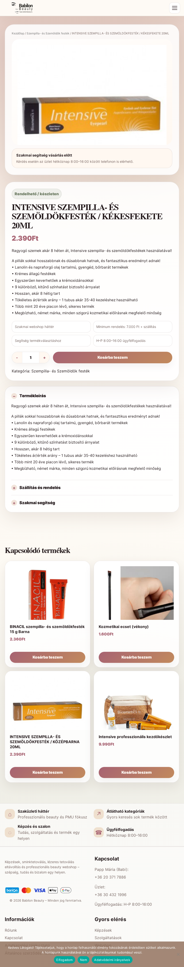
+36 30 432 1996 (110, 894)
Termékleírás (32, 395)
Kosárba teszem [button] (48, 657)
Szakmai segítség (37, 502)
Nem (83, 960)
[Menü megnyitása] (174, 7)
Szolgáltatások (108, 937)
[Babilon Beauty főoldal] (85, 7)
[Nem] (178, 954)
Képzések (103, 930)
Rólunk (11, 930)
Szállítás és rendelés (40, 487)
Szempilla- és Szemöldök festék (48, 33)
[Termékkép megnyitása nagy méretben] (92, 119)
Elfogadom (64, 960)
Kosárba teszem (113, 357)
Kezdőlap (18, 33)
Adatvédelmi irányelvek (112, 960)
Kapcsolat (14, 937)
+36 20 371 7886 (110, 877)
